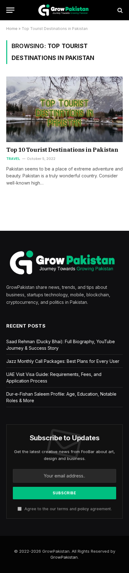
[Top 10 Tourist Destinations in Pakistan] (64, 109)
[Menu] (10, 10)
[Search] (119, 10)
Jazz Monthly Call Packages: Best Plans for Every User (62, 361)
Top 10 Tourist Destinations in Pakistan (62, 149)
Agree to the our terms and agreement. (67, 508)
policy (83, 508)
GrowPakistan (64, 557)
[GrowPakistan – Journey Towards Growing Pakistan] (64, 10)
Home (12, 28)
